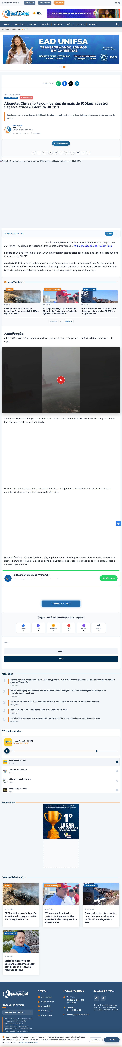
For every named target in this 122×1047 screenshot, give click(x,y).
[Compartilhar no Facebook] (64, 83)
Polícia (32, 24)
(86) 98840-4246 (73, 1000)
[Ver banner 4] (64, 67)
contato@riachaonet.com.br (24, 130)
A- (34, 153)
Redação (17, 127)
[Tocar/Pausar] (7, 751)
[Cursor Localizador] (83, 153)
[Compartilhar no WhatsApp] (58, 83)
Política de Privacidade (28, 1042)
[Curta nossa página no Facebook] (119, 2)
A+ (44, 153)
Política (58, 24)
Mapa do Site (46, 1015)
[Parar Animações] (88, 153)
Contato (93, 24)
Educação (45, 24)
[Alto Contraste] (50, 153)
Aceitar (112, 1040)
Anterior (54, 321)
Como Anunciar (45, 3)
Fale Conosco (46, 1011)
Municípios (19, 24)
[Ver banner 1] (57, 67)
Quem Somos (30, 3)
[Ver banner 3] (61, 67)
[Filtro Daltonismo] (78, 153)
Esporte (80, 24)
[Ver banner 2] (59, 67)
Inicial (7, 24)
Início (6, 94)
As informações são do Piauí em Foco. (93, 246)
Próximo (68, 321)
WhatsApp (110, 578)
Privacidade (46, 1006)
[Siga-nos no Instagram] (116, 2)
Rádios (60, 3)
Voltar (61, 651)
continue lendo (61, 603)
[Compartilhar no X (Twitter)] (70, 83)
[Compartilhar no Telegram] (77, 83)
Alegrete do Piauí (15, 94)
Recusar (95, 1040)
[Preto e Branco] (56, 153)
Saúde (69, 24)
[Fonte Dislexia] (61, 153)
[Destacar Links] (66, 153)
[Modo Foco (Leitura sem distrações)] (72, 153)
